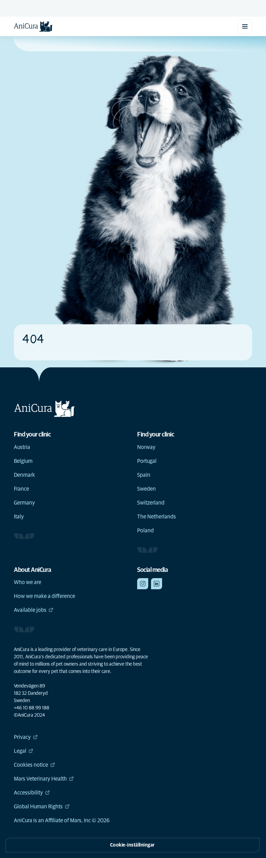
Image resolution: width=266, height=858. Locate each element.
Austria (22, 447)
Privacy (22, 737)
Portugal (147, 461)
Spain (143, 475)
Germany (24, 503)
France (21, 489)
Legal (20, 751)
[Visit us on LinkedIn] (156, 583)
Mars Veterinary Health (40, 779)
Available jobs (30, 610)
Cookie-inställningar (132, 845)
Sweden (146, 489)
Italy (19, 516)
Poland (145, 530)
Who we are (27, 582)
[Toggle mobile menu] (245, 26)
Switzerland (151, 503)
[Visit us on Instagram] (142, 583)
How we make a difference (44, 596)
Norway (146, 447)
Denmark (24, 475)
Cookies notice (31, 765)
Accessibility (28, 792)
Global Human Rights (38, 806)
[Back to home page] (33, 26)
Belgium (23, 461)
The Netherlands (156, 516)
